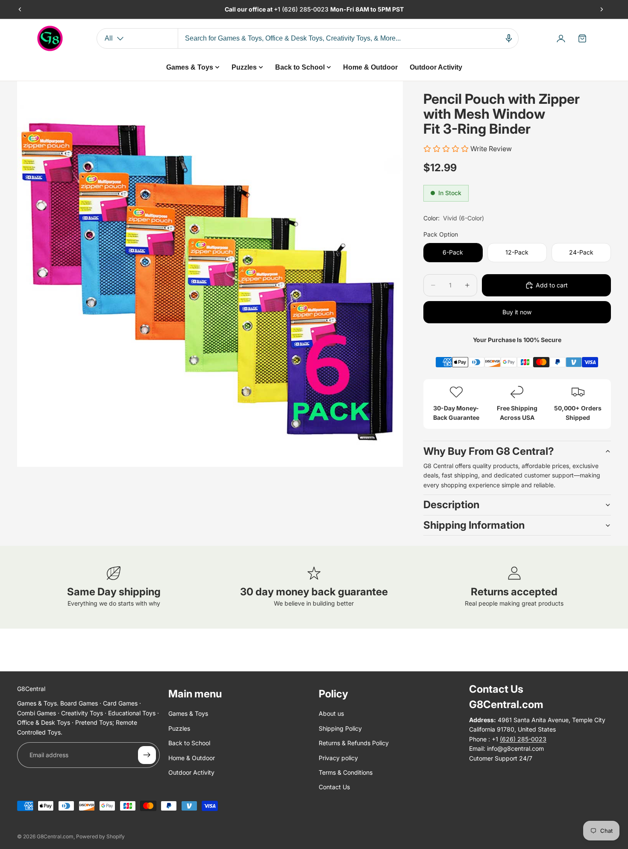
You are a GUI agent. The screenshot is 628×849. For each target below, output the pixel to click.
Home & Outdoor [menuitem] (370, 67)
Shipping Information (474, 525)
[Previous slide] (20, 9)
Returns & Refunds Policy (354, 743)
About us (331, 713)
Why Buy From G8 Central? (488, 451)
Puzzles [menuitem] (244, 67)
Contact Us (334, 787)
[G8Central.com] (50, 38)
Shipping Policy (340, 728)
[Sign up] (147, 755)
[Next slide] (601, 9)
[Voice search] (508, 38)
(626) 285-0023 (306, 9)
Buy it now (516, 312)
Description (451, 504)
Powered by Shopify (100, 836)
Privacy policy (338, 757)
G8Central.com (55, 836)
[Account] (560, 38)
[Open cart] (582, 38)
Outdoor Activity (191, 772)
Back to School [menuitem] (300, 67)
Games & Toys (188, 713)
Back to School (189, 743)
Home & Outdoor (191, 757)
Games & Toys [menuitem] (189, 67)
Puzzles (179, 728)
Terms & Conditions (346, 772)
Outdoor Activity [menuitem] (436, 67)
